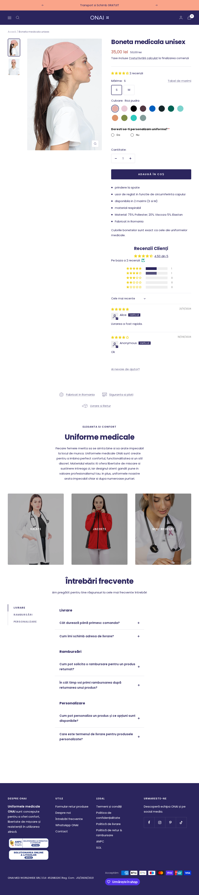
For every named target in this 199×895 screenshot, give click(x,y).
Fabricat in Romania (80, 395)
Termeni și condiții (109, 806)
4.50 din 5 (161, 256)
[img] (120, 309)
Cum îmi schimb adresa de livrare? (86, 636)
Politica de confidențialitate (108, 815)
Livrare (19, 608)
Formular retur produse (71, 806)
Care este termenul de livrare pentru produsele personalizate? (96, 736)
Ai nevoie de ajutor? (125, 369)
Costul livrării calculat (143, 58)
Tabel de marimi (179, 81)
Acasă (12, 32)
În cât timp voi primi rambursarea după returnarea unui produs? (90, 685)
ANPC (100, 841)
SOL (98, 848)
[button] (120, 73)
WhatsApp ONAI (66, 825)
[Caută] (17, 17)
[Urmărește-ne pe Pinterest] (170, 822)
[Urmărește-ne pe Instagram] (159, 822)
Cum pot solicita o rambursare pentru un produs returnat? (97, 666)
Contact (61, 831)
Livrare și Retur (100, 406)
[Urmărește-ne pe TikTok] (181, 822)
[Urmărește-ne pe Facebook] (149, 822)
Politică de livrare (108, 824)
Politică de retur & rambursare (109, 832)
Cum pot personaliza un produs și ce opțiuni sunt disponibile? (97, 718)
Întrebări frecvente (69, 819)
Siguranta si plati (121, 395)
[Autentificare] (181, 17)
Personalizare (25, 621)
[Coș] (189, 17)
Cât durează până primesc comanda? (89, 623)
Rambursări (23, 615)
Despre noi (63, 813)
